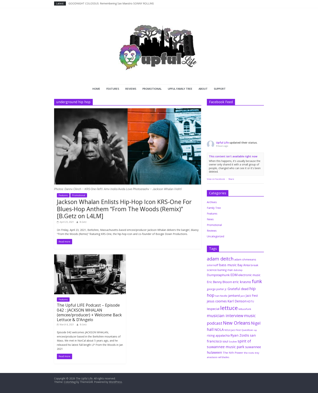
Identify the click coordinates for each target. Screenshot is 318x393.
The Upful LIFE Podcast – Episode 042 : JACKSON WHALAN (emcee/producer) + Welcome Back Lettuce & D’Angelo (89, 312)
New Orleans (236, 323)
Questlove (247, 330)
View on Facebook (216, 179)
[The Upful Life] (159, 51)
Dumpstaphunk (218, 275)
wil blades (223, 357)
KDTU (250, 301)
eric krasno (242, 281)
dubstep (238, 270)
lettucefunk (245, 309)
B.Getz (83, 222)
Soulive (233, 341)
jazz (243, 295)
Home (96, 88)
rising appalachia (218, 335)
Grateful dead (238, 289)
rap (255, 330)
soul (225, 341)
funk (257, 281)
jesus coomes (217, 301)
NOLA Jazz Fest (233, 330)
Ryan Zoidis (239, 335)
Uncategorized (215, 236)
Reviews (130, 88)
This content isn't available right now (233, 156)
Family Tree (214, 208)
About (203, 88)
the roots (249, 352)
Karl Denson (237, 301)
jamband (234, 296)
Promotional (152, 88)
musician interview (225, 315)
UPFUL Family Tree (180, 88)
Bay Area (243, 265)
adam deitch (220, 259)
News (210, 219)
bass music (228, 265)
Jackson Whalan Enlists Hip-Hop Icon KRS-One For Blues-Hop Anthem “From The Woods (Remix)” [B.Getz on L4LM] (124, 209)
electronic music (249, 275)
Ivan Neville (221, 295)
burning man (225, 270)
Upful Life (222, 142)
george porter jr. (217, 289)
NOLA (219, 329)
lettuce (229, 308)
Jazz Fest (252, 295)
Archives (212, 202)
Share (231, 179)
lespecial (213, 309)
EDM (234, 275)
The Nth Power (233, 352)
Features (112, 88)
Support (220, 88)
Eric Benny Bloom (219, 282)
